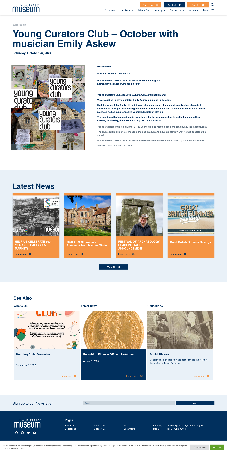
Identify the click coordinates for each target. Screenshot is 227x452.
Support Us (175, 10)
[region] (113, 446)
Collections (127, 10)
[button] (214, 227)
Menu (206, 10)
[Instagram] (22, 432)
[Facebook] (16, 432)
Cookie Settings (199, 447)
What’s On (143, 10)
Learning (158, 10)
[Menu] (212, 10)
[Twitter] (28, 432)
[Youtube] (34, 432)
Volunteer (194, 10)
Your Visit (110, 10)
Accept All (217, 447)
